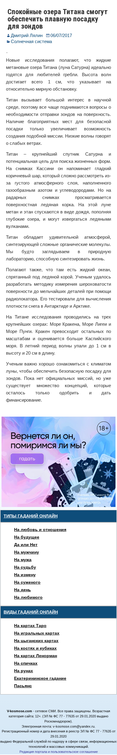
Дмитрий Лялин (27, 35)
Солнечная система (31, 41)
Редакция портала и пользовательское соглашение (59, 751)
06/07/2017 (61, 35)
